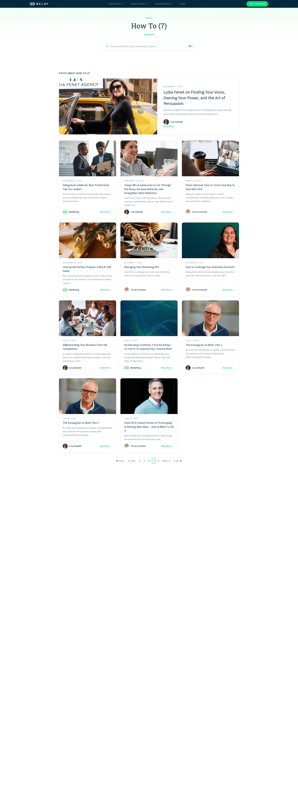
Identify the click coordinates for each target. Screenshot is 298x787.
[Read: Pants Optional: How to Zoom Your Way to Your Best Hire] (210, 158)
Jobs (183, 4)
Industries (138, 4)
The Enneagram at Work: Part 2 (204, 345)
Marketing (74, 211)
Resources (162, 4)
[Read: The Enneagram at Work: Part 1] (87, 396)
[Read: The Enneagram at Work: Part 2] (210, 318)
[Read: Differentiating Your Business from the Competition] (87, 318)
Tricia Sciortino (199, 211)
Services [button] (114, 4)
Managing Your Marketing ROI (141, 267)
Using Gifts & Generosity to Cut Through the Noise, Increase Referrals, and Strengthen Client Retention (147, 189)
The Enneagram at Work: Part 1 (81, 423)
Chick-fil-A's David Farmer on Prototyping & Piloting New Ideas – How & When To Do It (149, 426)
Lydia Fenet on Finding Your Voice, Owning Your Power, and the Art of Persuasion (194, 97)
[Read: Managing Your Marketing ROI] (149, 240)
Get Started (258, 4)
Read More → (169, 126)
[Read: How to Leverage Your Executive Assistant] (210, 240)
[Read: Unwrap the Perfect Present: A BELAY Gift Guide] (87, 240)
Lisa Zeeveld (177, 121)
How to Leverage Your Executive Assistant (210, 267)
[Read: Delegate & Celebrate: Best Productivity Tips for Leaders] (87, 158)
